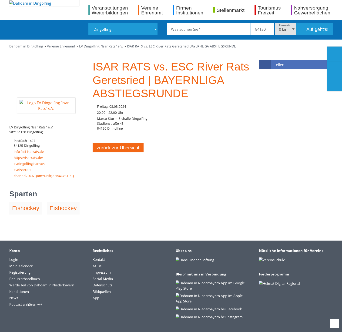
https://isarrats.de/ (28, 157)
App (96, 297)
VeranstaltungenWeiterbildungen (110, 10)
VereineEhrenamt (152, 10)
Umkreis (284, 25)
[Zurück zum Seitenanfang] (334, 323)
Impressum (102, 272)
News (13, 297)
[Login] (334, 68)
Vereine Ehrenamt (61, 46)
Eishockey (25, 208)
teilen (279, 64)
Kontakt (99, 259)
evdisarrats (22, 170)
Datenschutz (102, 285)
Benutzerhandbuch (24, 278)
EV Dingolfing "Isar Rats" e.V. (101, 46)
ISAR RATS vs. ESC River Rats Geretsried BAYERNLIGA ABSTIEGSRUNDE (181, 46)
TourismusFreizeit (269, 10)
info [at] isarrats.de (29, 151)
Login (13, 259)
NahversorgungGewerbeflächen (312, 10)
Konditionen (19, 291)
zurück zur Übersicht (118, 147)
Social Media (103, 278)
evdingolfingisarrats (29, 163)
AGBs (97, 266)
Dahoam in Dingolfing (26, 46)
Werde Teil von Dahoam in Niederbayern (41, 285)
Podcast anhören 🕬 (25, 304)
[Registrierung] (334, 54)
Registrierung (19, 272)
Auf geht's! (317, 29)
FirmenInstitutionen (189, 10)
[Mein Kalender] (334, 83)
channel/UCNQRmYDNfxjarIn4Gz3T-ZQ (44, 176)
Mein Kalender (21, 266)
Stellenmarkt (231, 10)
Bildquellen (102, 291)
